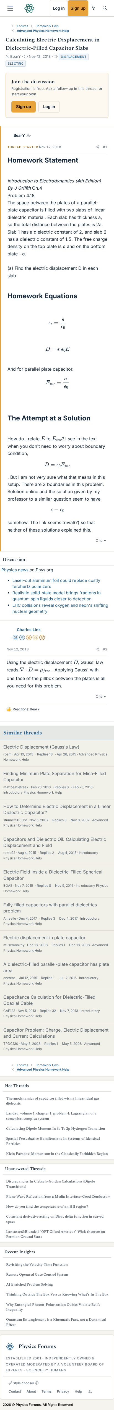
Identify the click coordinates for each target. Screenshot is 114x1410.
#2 (105, 649)
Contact (15, 1391)
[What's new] (93, 8)
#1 (105, 147)
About (31, 1391)
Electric (16, 64)
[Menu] (10, 8)
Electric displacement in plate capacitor (44, 937)
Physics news (14, 569)
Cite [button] (99, 540)
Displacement (73, 57)
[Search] (104, 8)
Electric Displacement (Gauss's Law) (41, 747)
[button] (97, 147)
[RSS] (90, 1391)
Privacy (63, 1391)
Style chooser (23, 1383)
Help (78, 1391)
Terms (46, 1391)
